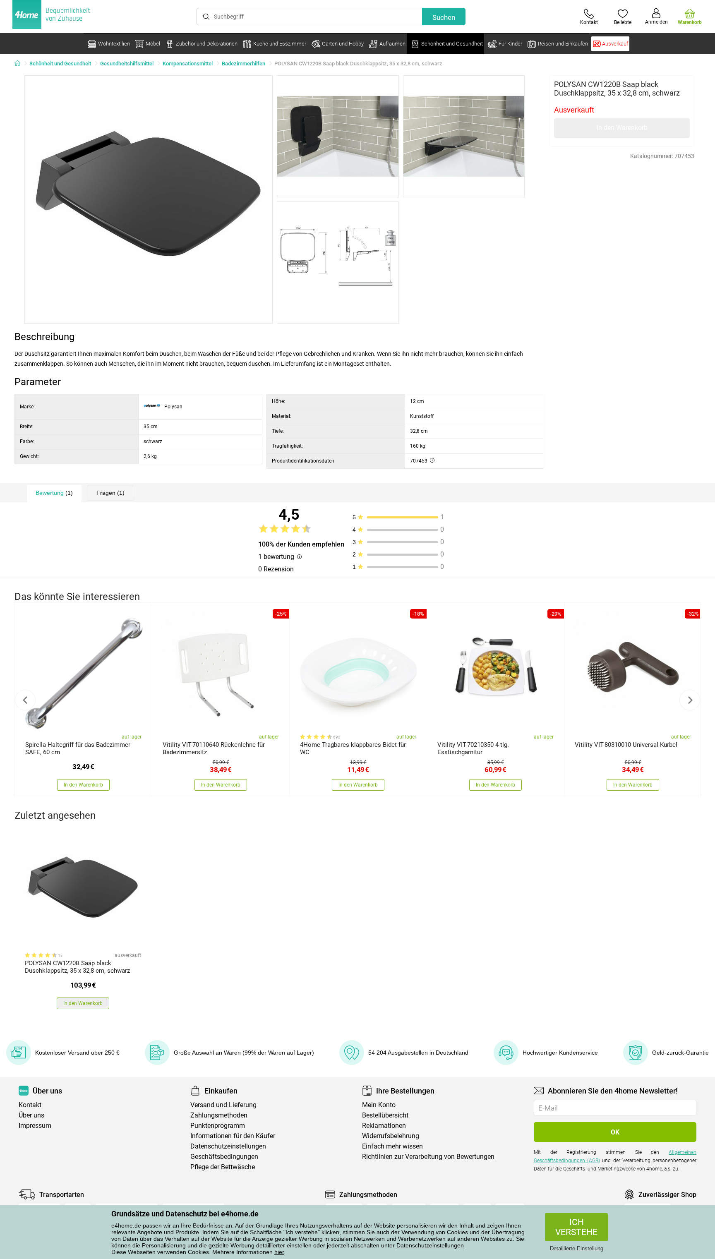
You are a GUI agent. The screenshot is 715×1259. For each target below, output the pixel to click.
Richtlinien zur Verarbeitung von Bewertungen (428, 1156)
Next (689, 700)
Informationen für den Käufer (232, 1136)
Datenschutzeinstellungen (430, 1245)
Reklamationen (384, 1125)
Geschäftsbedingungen (224, 1156)
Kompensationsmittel (188, 63)
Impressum (35, 1125)
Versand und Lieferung (223, 1105)
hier (279, 1252)
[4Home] (20, 63)
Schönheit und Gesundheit (60, 63)
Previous (25, 700)
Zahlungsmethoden (218, 1115)
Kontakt (30, 1105)
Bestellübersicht (385, 1115)
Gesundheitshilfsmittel (127, 63)
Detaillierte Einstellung (576, 1248)
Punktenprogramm (217, 1125)
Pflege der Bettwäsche (222, 1167)
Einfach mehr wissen (392, 1146)
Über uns (31, 1115)
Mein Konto (379, 1105)
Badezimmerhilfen (243, 63)
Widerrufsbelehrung (390, 1136)
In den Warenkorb (622, 128)
